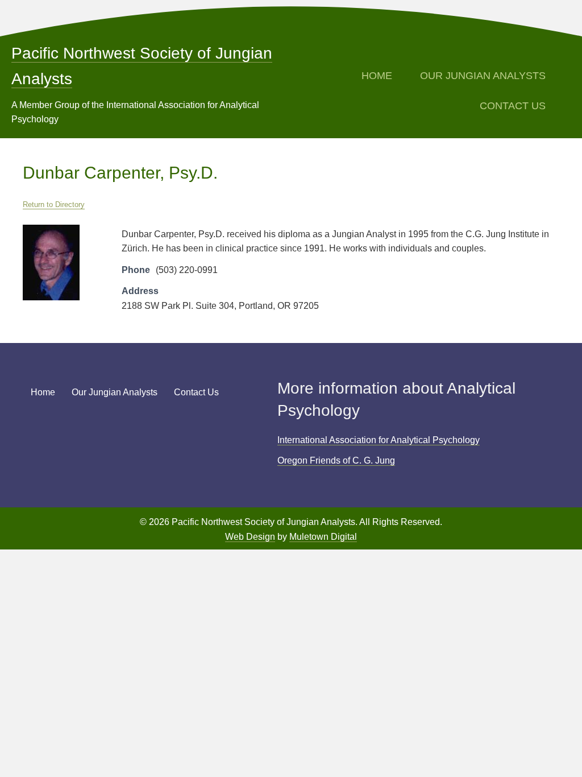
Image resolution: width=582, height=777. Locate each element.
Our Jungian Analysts (483, 75)
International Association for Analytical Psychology (378, 440)
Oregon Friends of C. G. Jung (336, 460)
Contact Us (513, 105)
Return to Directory (54, 204)
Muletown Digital (323, 537)
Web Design (250, 537)
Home (376, 75)
